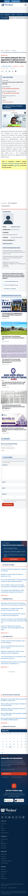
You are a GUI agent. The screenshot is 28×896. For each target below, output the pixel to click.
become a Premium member (10, 163)
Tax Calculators (4, 863)
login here (17, 165)
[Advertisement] (14, 35)
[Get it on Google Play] (9, 800)
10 (2, 741)
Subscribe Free (6, 773)
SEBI (2, 841)
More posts (4, 595)
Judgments (3, 858)
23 (25, 744)
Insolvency (3, 845)
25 (6, 747)
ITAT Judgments (13, 203)
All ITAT (4, 102)
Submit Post (16, 1)
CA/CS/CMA (4, 848)
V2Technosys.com (5, 885)
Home (2, 14)
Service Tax (19, 14)
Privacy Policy (4, 887)
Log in (13, 110)
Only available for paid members (11, 88)
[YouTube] (9, 817)
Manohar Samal (7, 66)
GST (2, 826)
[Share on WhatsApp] (12, 71)
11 (6, 741)
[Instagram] (16, 817)
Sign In (23, 1)
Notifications (4, 854)
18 (6, 744)
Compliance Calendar (6, 861)
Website (4, 494)
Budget (13, 14)
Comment (5, 465)
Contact (3, 876)
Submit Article (4, 871)
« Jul (2, 752)
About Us (3, 869)
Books (7, 1)
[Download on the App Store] (19, 800)
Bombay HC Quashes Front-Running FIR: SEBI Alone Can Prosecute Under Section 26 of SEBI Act (14, 620)
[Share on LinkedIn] (9, 71)
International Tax (5, 832)
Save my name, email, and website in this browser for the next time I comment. (14, 500)
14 (17, 741)
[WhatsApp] (19, 817)
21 (17, 744)
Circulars (3, 856)
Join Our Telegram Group (11, 285)
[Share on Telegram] (15, 71)
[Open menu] (25, 5)
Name (4, 482)
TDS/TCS (3, 830)
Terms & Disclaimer (12, 887)
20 (14, 744)
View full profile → (8, 243)
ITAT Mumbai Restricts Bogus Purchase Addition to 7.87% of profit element (13, 257)
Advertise (3, 874)
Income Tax (7, 14)
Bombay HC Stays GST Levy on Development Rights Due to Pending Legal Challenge (14, 263)
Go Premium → (14, 559)
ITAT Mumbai (9, 102)
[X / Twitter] (5, 817)
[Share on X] (6, 71)
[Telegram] (23, 817)
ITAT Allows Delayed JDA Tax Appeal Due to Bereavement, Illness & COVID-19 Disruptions (13, 60)
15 (21, 741)
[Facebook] (2, 817)
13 (13, 741)
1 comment (12, 68)
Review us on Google (10, 288)
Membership (4, 878)
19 (10, 744)
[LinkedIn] (12, 817)
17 (2, 744)
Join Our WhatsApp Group (11, 281)
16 (25, 741)
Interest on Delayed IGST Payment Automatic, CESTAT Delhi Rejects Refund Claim (12, 627)
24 (2, 747)
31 (14, 240)
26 (10, 747)
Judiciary (14, 50)
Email (4, 488)
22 (21, 744)
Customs (3, 828)
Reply (3, 450)
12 (10, 741)
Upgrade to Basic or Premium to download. (14, 106)
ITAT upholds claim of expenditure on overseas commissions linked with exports (14, 251)
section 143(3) (6, 206)
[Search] (26, 14)
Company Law (4, 839)
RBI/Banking (3, 843)
